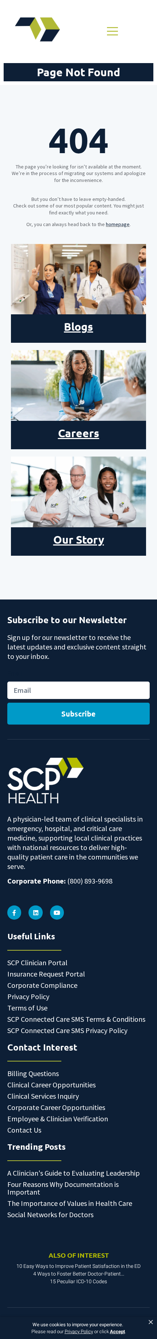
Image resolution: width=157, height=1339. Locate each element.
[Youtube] (57, 912)
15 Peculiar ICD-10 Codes (78, 1281)
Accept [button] (117, 1331)
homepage (118, 224)
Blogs (78, 326)
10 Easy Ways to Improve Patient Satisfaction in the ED (78, 1266)
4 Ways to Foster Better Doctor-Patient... (78, 1274)
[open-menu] (111, 31)
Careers (78, 433)
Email (14, 673)
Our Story (78, 539)
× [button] (151, 1322)
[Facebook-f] (14, 912)
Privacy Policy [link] (79, 1331)
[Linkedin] (35, 912)
